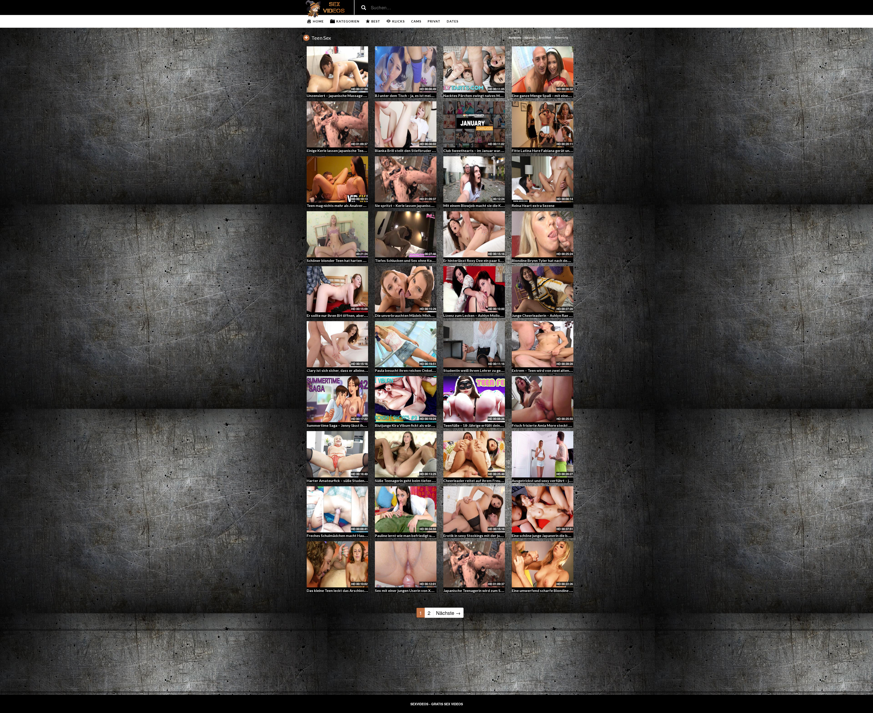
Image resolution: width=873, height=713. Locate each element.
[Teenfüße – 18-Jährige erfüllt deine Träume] (474, 399)
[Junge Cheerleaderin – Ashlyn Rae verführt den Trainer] (542, 289)
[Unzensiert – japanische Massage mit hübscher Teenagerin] (337, 69)
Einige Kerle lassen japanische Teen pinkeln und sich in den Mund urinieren (368, 150)
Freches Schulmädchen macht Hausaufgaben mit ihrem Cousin (359, 535)
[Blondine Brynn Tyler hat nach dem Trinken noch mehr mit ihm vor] (542, 234)
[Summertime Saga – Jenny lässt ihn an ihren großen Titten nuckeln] (337, 399)
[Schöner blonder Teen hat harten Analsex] (337, 234)
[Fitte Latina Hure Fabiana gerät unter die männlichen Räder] (542, 124)
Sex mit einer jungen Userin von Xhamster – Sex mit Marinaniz (426, 590)
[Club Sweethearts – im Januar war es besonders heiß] (474, 124)
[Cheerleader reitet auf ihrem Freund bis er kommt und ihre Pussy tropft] (474, 454)
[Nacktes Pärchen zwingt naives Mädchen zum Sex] (474, 69)
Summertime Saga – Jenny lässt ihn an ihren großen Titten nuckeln (362, 425)
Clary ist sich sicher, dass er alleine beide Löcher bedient (354, 370)
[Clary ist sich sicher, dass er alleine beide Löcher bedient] (337, 344)
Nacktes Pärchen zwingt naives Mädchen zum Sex (485, 95)
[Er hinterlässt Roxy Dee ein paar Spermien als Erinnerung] (474, 234)
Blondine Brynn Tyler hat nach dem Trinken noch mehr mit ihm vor (567, 260)
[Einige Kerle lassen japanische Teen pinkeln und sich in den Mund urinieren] (337, 124)
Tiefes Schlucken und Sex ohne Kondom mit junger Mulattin (424, 260)
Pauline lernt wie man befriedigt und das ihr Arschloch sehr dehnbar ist (434, 535)
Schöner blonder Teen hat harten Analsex (341, 260)
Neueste (530, 37)
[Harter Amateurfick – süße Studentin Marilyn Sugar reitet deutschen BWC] (337, 454)
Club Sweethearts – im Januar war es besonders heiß (487, 150)
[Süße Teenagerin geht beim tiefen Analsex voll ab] (405, 454)
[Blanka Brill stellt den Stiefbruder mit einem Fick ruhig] (405, 124)
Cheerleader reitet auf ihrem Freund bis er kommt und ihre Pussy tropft (503, 480)
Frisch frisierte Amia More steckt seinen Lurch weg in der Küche (565, 425)
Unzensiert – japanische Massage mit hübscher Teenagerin (356, 95)
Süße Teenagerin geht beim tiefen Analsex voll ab (416, 480)
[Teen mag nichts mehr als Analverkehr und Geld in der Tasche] (337, 179)
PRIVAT (434, 21)
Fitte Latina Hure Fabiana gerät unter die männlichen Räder (561, 150)
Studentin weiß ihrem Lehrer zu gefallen (476, 370)
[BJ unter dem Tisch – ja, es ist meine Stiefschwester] (405, 69)
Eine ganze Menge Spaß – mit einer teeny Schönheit (554, 95)
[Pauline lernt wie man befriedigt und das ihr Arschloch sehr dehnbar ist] (405, 509)
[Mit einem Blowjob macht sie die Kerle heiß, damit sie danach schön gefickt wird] (474, 179)
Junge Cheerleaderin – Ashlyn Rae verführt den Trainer (558, 315)
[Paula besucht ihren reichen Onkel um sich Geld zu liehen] (405, 344)
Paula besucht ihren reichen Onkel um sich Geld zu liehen (422, 370)
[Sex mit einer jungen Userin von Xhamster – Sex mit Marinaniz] (405, 564)
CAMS (416, 21)
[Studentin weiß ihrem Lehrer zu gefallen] (474, 344)
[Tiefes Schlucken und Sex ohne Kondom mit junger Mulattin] (405, 234)
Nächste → (448, 612)
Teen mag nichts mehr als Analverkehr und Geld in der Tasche (358, 205)
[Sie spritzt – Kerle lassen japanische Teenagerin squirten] (405, 179)
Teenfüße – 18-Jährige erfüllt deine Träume (479, 425)
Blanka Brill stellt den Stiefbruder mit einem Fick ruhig (420, 150)
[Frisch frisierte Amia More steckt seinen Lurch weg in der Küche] (542, 399)
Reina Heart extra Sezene (533, 205)
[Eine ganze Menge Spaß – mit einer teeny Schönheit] (542, 69)
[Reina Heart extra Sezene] (542, 179)
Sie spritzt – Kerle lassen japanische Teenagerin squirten (422, 205)
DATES (452, 21)
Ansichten (545, 37)
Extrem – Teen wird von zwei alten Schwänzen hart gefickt (560, 370)
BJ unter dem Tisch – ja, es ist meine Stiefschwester (418, 95)
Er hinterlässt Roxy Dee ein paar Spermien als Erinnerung (491, 260)
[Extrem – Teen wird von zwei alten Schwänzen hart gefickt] (542, 344)
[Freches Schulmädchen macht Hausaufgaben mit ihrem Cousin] (337, 509)
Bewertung (561, 37)
